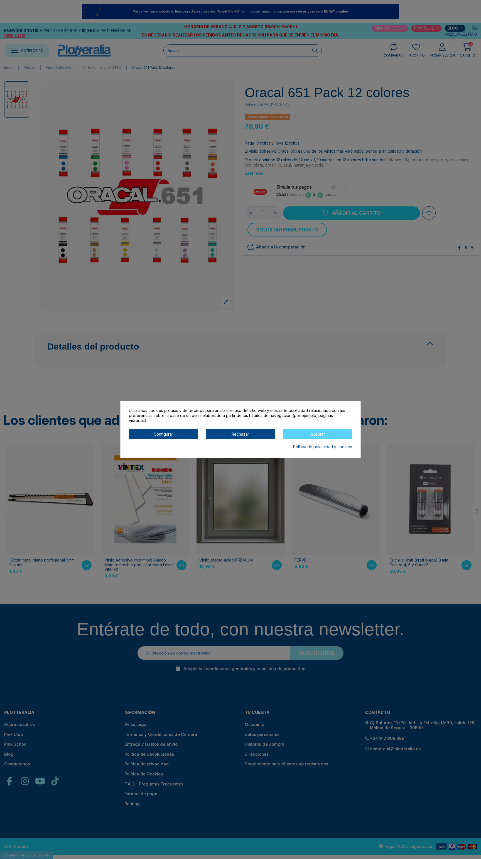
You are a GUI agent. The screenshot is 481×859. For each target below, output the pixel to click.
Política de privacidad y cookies (322, 446)
